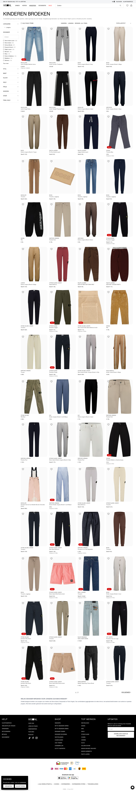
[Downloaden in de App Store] (62, 777)
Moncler (7, 51)
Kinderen (64, 23)
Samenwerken (32, 729)
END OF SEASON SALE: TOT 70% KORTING (14, 1)
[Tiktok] (29, 738)
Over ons (31, 723)
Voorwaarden (65, 784)
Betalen (4, 734)
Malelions (7, 58)
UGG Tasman (58, 743)
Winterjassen (59, 737)
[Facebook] (33, 738)
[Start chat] (132, 787)
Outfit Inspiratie (60, 748)
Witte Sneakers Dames (61, 728)
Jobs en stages (33, 726)
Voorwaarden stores (78, 784)
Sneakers (58, 723)
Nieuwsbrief (5, 737)
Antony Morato (8, 45)
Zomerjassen (59, 740)
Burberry (7, 60)
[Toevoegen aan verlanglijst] (23, 29)
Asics (82, 731)
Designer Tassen (60, 731)
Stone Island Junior (9, 40)
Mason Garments (86, 751)
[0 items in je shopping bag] (131, 5)
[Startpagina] (7, 5)
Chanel (83, 737)
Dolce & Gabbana (9, 56)
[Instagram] (36, 738)
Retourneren (6, 731)
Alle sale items (28, 23)
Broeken (77, 23)
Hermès (83, 740)
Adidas (83, 726)
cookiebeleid (23, 782)
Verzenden (5, 728)
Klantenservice (128, 1)
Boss (6, 54)
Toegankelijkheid (93, 784)
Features (31, 732)
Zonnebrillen (59, 745)
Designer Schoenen (61, 734)
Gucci (83, 743)
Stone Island (8, 43)
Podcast (31, 734)
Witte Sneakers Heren (61, 726)
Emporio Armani (9, 47)
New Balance (85, 723)
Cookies (56, 784)
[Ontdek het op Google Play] (73, 777)
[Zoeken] (120, 5)
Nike (82, 728)
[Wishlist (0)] (127, 5)
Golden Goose (85, 745)
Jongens (70, 23)
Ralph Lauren (8, 49)
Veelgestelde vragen (8, 726)
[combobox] (87, 5)
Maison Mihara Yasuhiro (88, 748)
